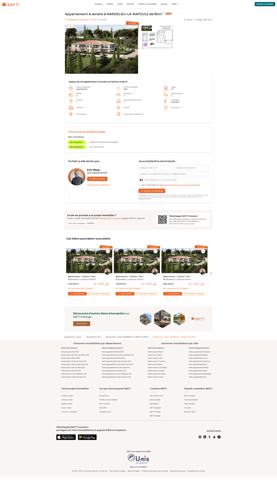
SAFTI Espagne (155, 408)
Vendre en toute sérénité (108, 400)
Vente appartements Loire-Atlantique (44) (117, 374)
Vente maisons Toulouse (156, 361)
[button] (89, 261)
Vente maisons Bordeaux (157, 374)
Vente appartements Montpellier (200, 374)
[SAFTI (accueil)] (10, 4)
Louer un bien (66, 408)
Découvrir (82, 324)
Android (192, 223)
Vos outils (187, 408)
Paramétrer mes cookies (196, 471)
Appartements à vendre (72, 337)
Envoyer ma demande (153, 191)
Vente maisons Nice (155, 355)
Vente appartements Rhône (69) (113, 358)
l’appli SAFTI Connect (111, 218)
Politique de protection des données (155, 471)
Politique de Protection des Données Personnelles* (179, 185)
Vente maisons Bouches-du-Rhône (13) (75, 355)
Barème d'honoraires (177, 471)
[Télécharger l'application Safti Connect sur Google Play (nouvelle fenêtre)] (87, 437)
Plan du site (103, 471)
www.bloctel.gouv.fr (144, 198)
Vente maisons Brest (155, 364)
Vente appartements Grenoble (199, 352)
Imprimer (189, 20)
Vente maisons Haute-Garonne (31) (73, 377)
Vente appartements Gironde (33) (114, 371)
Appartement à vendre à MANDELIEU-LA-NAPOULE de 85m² (174, 337)
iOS (187, 223)
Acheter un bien (67, 396)
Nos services (104, 396)
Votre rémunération (191, 400)
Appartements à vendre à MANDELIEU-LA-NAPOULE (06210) (127, 337)
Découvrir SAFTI (190, 412)
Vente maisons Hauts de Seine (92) (73, 361)
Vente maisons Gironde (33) (71, 371)
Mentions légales (134, 471)
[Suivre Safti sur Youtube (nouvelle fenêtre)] (214, 437)
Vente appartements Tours (198, 358)
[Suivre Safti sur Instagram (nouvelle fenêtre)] (200, 437)
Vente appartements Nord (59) (113, 352)
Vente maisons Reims (155, 352)
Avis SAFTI (103, 408)
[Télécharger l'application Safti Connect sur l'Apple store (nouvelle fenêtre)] (66, 437)
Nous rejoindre (189, 396)
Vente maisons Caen (155, 358)
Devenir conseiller (265, 4)
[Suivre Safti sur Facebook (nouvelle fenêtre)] (209, 437)
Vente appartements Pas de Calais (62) (116, 367)
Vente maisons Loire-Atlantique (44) (74, 374)
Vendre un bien (67, 400)
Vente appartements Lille (197, 377)
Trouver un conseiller (69, 412)
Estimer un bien (67, 404)
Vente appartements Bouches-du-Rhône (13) (118, 355)
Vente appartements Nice (198, 364)
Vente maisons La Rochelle (157, 367)
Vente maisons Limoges (156, 371)
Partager (200, 20)
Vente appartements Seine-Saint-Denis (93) (117, 364)
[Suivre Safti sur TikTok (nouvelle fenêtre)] (219, 437)
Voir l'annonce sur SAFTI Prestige (80, 288)
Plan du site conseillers (117, 471)
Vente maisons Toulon (155, 377)
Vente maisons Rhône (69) (70, 358)
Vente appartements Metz (198, 371)
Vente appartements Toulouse (199, 361)
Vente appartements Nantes (199, 367)
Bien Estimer (154, 404)
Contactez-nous (105, 412)
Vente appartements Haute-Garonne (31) (116, 377)
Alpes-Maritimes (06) (93, 337)
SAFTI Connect (104, 404)
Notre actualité (155, 400)
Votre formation (189, 404)
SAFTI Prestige (155, 416)
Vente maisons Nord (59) (70, 352)
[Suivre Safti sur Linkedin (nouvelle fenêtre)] (204, 437)
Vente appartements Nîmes (198, 355)
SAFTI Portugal (155, 412)
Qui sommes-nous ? (157, 396)
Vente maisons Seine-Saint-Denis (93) (74, 364)
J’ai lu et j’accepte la (170, 185)
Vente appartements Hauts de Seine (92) (116, 361)
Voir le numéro (98, 179)
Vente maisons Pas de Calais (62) (73, 367)
